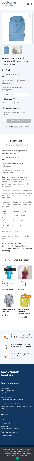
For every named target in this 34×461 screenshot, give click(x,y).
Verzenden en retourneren (10, 428)
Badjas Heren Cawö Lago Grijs (8, 310)
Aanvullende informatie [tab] (17, 145)
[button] (29, 15)
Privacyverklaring (7, 436)
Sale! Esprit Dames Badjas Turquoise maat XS (8, 284)
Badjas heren (13, 248)
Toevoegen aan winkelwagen (18, 120)
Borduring (6, 251)
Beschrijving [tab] (16, 140)
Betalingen (4, 426)
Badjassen (16, 246)
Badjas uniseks (26, 248)
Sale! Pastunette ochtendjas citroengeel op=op (24, 311)
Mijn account (5, 423)
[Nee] (32, 454)
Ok (17, 458)
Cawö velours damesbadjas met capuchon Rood (24, 284)
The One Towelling (14, 243)
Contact (4, 419)
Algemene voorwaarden (9, 432)
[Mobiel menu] (30, 4)
